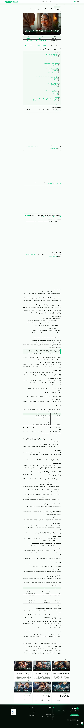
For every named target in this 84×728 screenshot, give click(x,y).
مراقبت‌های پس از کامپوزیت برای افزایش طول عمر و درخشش (50, 90)
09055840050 (43, 45)
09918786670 (38, 40)
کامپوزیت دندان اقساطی (69, 4)
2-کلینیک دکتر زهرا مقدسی (54, 56)
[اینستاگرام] (78, 720)
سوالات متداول (57, 97)
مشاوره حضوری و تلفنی (54, 80)
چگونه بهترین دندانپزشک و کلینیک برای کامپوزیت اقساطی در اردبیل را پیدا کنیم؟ (47, 76)
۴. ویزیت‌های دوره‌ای (55, 94)
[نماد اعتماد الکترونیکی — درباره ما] (13, 712)
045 (32, 109)
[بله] (68, 720)
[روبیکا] (71, 720)
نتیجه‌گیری (57, 104)
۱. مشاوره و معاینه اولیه (54, 84)
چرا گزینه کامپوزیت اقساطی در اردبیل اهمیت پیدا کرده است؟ (50, 66)
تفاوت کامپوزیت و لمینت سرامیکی (54, 96)
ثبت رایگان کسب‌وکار (74, 715)
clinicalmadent (29, 42)
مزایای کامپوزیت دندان (55, 64)
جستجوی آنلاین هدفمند (54, 77)
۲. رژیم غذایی (56, 92)
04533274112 (43, 40)
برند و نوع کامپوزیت (55, 69)
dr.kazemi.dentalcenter (28, 45)
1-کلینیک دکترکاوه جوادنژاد (54, 55)
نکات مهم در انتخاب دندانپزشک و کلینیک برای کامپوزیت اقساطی (49, 82)
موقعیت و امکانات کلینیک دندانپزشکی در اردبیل (51, 72)
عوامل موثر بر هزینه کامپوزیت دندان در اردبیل (52, 68)
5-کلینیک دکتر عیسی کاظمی (54, 62)
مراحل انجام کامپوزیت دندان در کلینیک (53, 83)
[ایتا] (73, 720)
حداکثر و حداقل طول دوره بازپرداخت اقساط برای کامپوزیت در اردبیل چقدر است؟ (47, 101)
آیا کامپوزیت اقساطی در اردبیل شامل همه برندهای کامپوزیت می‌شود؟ (48, 98)
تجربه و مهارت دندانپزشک (54, 71)
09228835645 (38, 45)
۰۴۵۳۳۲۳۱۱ (59, 183)
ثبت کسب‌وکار (14, 1)
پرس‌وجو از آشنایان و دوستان (54, 79)
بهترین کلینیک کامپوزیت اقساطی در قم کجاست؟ (23, 695)
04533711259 (41, 38)
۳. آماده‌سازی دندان (55, 86)
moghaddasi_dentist (29, 40)
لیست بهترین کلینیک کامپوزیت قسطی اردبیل (52, 54)
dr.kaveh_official (28, 38)
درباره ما (47, 1)
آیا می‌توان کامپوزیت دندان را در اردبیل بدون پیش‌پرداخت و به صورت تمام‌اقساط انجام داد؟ (45, 100)
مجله (50, 1)
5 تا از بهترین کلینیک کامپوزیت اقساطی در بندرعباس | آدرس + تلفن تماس (62, 696)
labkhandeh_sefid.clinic (28, 43)
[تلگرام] (75, 720)
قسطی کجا (77, 4)
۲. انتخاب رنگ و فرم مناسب (54, 85)
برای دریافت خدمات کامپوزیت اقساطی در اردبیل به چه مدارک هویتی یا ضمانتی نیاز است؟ (45, 99)
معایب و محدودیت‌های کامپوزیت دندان (52, 65)
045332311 (41, 42)
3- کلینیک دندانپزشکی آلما (54, 57)
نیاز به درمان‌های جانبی (55, 73)
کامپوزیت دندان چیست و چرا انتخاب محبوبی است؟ (51, 63)
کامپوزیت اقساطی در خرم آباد (48, 216)
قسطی (76, 1)
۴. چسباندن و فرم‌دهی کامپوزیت (53, 87)
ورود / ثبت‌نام (8, 1)
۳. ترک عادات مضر (55, 93)
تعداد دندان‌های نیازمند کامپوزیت (53, 70)
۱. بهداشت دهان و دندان (54, 91)
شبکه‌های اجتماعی (55, 78)
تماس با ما (42, 1)
